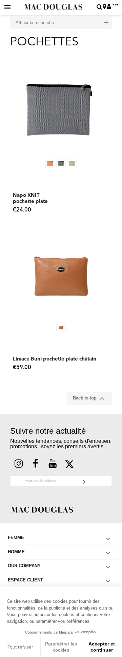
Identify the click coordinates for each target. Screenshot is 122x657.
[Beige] (72, 163)
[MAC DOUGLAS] (42, 509)
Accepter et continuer (101, 647)
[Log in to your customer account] (109, 7)
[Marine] (61, 163)
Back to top (89, 398)
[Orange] (50, 163)
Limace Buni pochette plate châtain (54, 359)
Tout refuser (20, 647)
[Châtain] (61, 327)
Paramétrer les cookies (61, 647)
